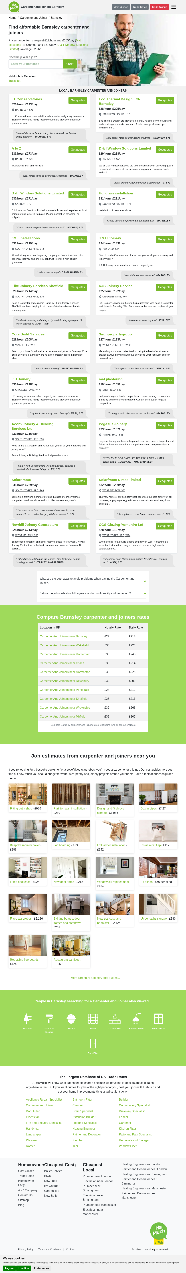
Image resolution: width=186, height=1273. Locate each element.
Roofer (93, 1028)
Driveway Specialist (132, 1111)
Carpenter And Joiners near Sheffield (63, 698)
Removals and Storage (134, 1140)
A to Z (16, 148)
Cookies (70, 1249)
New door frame (64, 881)
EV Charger (51, 1185)
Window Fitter (158, 1028)
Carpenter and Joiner (39, 1105)
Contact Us (25, 1195)
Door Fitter (93, 1053)
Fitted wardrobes (21, 918)
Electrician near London (98, 1181)
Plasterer (27, 1028)
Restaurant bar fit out (67, 959)
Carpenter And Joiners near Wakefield (64, 645)
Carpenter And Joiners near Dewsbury (64, 680)
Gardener (125, 1122)
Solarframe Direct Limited (120, 480)
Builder (71, 1028)
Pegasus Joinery (113, 424)
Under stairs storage (154, 918)
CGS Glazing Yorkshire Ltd (121, 525)
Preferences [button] (41, 1268)
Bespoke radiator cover (25, 845)
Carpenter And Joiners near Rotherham (65, 654)
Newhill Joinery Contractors (35, 525)
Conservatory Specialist (134, 1105)
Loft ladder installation (111, 845)
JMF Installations (26, 238)
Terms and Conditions (49, 1249)
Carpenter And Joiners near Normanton (65, 672)
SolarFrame (21, 480)
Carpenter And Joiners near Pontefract (64, 689)
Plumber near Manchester (99, 1204)
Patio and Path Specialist (135, 1134)
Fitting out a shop (21, 808)
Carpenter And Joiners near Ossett (62, 663)
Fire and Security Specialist (43, 1122)
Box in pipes (149, 808)
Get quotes (78, 100)
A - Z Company (27, 1190)
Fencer (123, 1117)
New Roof (50, 1180)
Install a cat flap (151, 845)
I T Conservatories (27, 99)
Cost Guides (121, 6)
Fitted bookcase (20, 881)
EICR (47, 1175)
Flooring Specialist (84, 1122)
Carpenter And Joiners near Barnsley (63, 636)
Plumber (77, 1140)
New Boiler (51, 1195)
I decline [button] (24, 1268)
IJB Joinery (21, 379)
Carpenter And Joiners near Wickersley (65, 707)
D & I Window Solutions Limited (125, 148)
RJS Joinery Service (116, 286)
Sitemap (23, 1200)
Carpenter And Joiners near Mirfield (62, 716)
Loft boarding (62, 845)
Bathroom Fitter (136, 1028)
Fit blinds (147, 881)
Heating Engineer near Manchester (144, 1188)
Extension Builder (83, 1117)
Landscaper (33, 1134)
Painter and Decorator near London (144, 1169)
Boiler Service (53, 1171)
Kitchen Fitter (114, 1028)
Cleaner (77, 1105)
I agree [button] (9, 1268)
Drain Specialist (82, 1111)
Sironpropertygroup (115, 334)
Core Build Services (28, 334)
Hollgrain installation (116, 193)
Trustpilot (14, 80)
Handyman (33, 1128)
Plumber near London (97, 1176)
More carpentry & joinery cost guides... (95, 977)
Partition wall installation (69, 808)
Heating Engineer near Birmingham (144, 1174)
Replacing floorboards (24, 959)
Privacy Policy (25, 1249)
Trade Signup (159, 6)
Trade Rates (140, 6)
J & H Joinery (110, 238)
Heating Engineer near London (141, 1164)
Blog (21, 1204)
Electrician (33, 1117)
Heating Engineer (83, 1128)
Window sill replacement (113, 881)
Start (70, 64)
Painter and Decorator (86, 1134)
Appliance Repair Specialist (44, 1099)
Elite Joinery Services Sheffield (37, 286)
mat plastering (111, 379)
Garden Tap (51, 1190)
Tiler (75, 1146)
